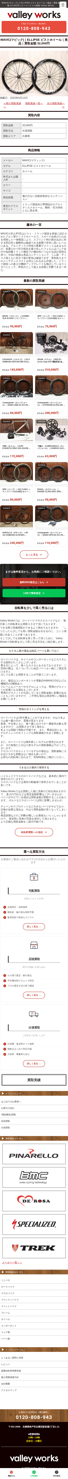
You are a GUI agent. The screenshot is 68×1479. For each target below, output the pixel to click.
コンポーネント (9, 1325)
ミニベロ (5, 1280)
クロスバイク (7, 1293)
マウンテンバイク (10, 1299)
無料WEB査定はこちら (32, 582)
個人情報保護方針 (10, 1377)
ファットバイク (9, 1306)
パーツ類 (5, 1338)
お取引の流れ (7, 1108)
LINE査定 (34, 1476)
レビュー (5, 1364)
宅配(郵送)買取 (8, 1114)
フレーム (5, 1312)
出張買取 (5, 1127)
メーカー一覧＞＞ (12, 1262)
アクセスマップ (9, 1390)
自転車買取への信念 (32, 832)
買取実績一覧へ (34, 103)
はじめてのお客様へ (11, 1101)
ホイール (5, 1319)
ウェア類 (5, 1332)
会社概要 (5, 1383)
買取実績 (34, 1080)
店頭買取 (5, 1121)
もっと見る (32, 554)
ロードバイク (7, 1286)
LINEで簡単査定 (32, 593)
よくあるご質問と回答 (12, 1357)
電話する (11, 1476)
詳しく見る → (34, 926)
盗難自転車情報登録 (11, 1370)
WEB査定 (56, 1476)
